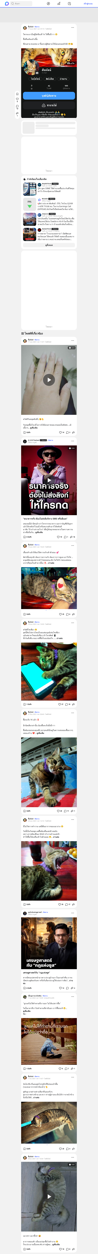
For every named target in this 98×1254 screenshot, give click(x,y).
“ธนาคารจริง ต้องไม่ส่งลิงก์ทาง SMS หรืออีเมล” (45, 518)
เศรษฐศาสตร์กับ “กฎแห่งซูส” (36, 972)
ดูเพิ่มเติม (34, 427)
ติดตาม (37, 27)
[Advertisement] (49, 15)
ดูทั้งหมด (49, 245)
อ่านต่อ (51, 563)
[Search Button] (12, 3)
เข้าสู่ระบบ (88, 3)
